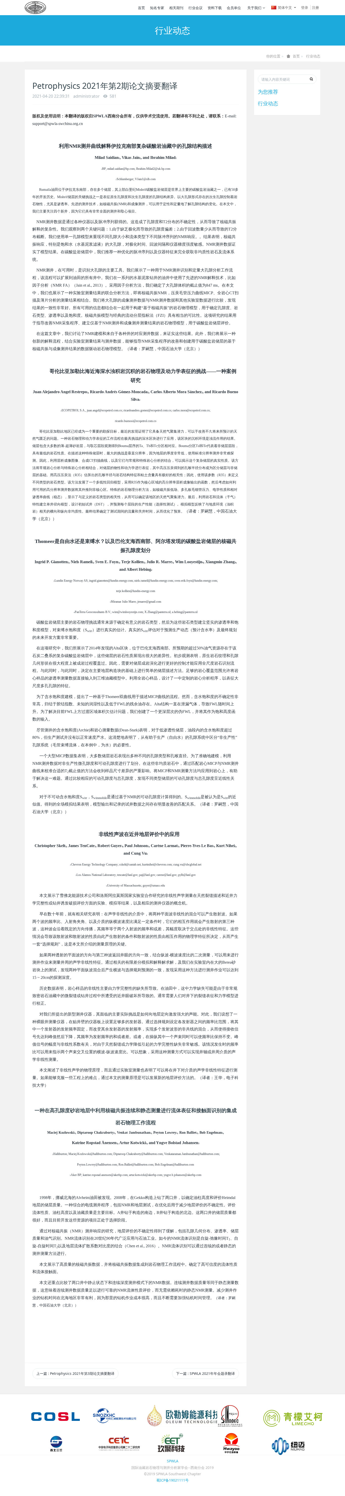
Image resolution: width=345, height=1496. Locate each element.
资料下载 (215, 7)
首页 (141, 7)
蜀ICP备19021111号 (172, 1480)
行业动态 (313, 56)
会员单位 (234, 7)
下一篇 (205, 1373)
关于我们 (254, 7)
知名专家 (157, 7)
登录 (304, 7)
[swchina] (35, 7)
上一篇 (75, 1373)
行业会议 (195, 7)
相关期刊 (176, 7)
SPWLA (172, 1461)
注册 (315, 7)
